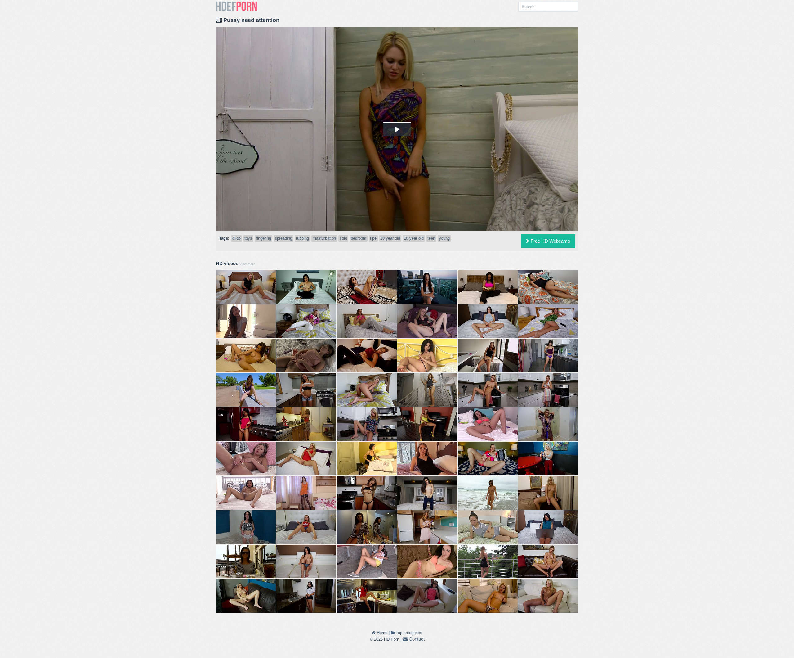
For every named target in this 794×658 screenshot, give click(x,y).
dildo (236, 238)
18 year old (414, 238)
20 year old (390, 238)
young (444, 238)
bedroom (358, 238)
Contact (416, 639)
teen (431, 238)
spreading (283, 238)
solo (343, 238)
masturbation (324, 238)
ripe (373, 238)
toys (248, 238)
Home (381, 632)
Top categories (408, 632)
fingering (263, 238)
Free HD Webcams (549, 241)
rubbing (302, 238)
